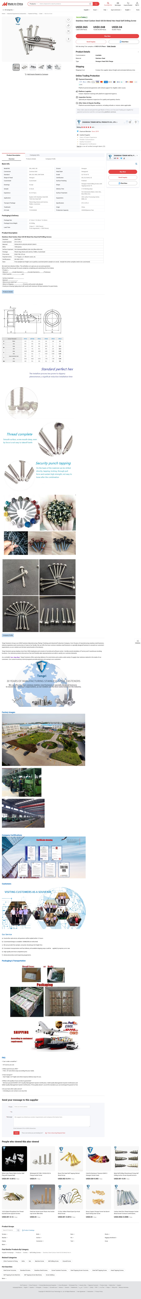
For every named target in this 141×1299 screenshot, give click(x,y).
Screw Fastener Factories (59, 1270)
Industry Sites (82, 1285)
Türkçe (108, 1287)
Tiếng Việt (114, 1287)
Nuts (71, 1234)
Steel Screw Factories (9, 1270)
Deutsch (67, 1287)
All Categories (9, 10)
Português (38, 1287)
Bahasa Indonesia (123, 1287)
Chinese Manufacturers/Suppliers (47, 1285)
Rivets (106, 1234)
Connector (39, 1241)
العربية (80, 1287)
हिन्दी (96, 1287)
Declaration (90, 1291)
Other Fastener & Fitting (10, 1261)
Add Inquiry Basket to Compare (37, 74)
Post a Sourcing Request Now (55, 1133)
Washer (4, 1237)
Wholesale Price (73, 1285)
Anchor (38, 1237)
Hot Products (23, 1285)
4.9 (115, 158)
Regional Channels (93, 1285)
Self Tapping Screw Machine (11, 1275)
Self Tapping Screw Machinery (33, 1275)
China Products (33, 1285)
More (3, 1278)
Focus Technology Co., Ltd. (58, 1291)
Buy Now (107, 36)
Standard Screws (25, 1270)
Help (104, 10)
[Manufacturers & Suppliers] (12, 4)
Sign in (137, 5)
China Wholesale (62, 1285)
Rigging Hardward (110, 1237)
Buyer (95, 10)
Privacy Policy (99, 1291)
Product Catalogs (29, 1230)
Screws (4, 1234)
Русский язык (53, 1287)
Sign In (79, 146)
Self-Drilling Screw (53, 1261)
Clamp (4, 1241)
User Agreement (81, 1291)
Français (45, 1287)
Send (16, 1133)
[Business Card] (136, 164)
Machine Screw (48, 13)
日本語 (91, 1287)
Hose (106, 1241)
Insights (119, 1285)
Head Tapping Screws (117, 1270)
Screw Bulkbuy (50, 1275)
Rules (137, 10)
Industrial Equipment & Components (16, 13)
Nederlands (74, 1287)
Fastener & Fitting (32, 13)
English (26, 1287)
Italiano (61, 1287)
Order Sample (111, 46)
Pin (71, 1237)
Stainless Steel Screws (40, 1270)
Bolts (37, 1234)
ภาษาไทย (101, 1287)
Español (32, 1287)
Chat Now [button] (125, 42)
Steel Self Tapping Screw (99, 1270)
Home (3, 13)
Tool (71, 1241)
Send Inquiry (91, 42)
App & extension (115, 10)
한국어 (86, 1287)
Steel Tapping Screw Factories (79, 1270)
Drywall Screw (67, 1261)
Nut (30, 1261)
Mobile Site (112, 1285)
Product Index (103, 1285)
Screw (40, 13)
